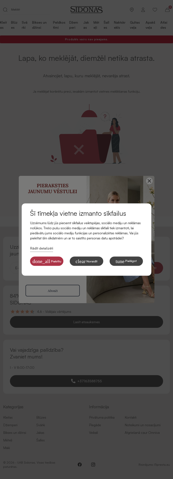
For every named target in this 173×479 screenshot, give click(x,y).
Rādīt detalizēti (41, 248)
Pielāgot (126, 261)
